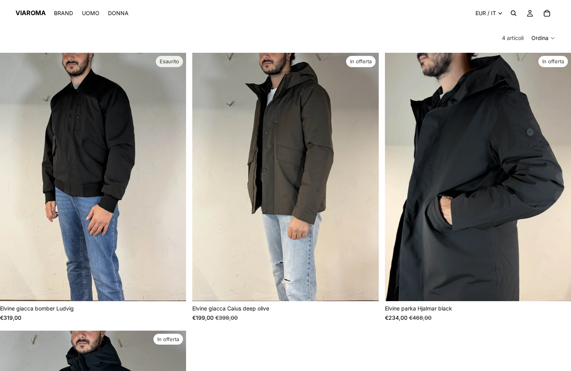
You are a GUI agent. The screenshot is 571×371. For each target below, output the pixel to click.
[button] (543, 38)
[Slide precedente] (11, 177)
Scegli (373, 289)
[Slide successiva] (174, 177)
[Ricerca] (513, 13)
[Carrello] (546, 13)
